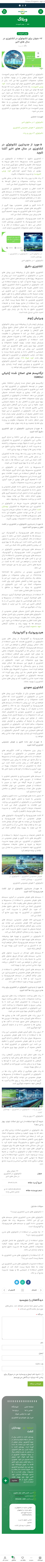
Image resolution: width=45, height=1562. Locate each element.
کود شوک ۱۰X (27, 358)
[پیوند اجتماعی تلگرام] (19, 5)
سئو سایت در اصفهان (24, 1510)
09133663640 (27, 1515)
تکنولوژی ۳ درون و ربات (33, 133)
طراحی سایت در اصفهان (24, 1507)
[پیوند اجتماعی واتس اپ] (22, 5)
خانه (28, 24)
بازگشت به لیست (22, 1290)
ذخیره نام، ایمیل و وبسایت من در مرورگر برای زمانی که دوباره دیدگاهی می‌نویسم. (23, 1376)
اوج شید (23, 1512)
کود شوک (25, 1457)
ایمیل (41, 1353)
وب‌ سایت (39, 1363)
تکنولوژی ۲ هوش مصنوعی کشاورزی (28, 127)
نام (42, 1342)
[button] (5, 1480)
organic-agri (35, 626)
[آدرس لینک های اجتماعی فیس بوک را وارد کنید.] (25, 5)
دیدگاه (39, 1314)
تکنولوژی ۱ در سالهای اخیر (32, 122)
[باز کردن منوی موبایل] (40, 11)
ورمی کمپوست (20, 24)
